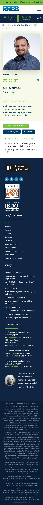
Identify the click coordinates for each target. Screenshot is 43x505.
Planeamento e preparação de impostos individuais (20, 293)
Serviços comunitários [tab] (16, 126)
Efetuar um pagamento (14, 251)
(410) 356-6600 (12, 367)
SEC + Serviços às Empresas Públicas (19, 311)
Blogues (8, 226)
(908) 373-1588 (11, 74)
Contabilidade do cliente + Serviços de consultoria (20, 283)
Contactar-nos (9, 18)
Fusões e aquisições (12, 307)
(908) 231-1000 (12, 337)
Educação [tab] (28, 132)
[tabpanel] (21, 145)
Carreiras (8, 241)
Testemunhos (10, 248)
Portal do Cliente (26, 18)
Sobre (7, 223)
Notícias (8, 230)
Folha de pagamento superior (16, 314)
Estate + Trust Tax (12, 288)
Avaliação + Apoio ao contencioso (18, 318)
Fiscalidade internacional (15, 298)
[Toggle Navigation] (39, 9)
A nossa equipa (20, 25)
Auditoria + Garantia (13, 273)
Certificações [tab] (12, 132)
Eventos (8, 233)
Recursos (8, 237)
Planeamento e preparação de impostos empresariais (20, 277)
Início (5, 25)
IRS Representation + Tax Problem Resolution (18, 302)
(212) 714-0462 (12, 356)
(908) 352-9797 (12, 345)
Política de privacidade (14, 258)
